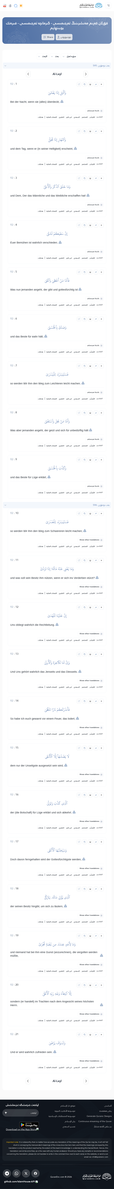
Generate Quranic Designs (99, 1116)
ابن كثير (69, 117)
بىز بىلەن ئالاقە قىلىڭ (103, 1126)
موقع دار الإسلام (68, 1106)
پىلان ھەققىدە (105, 1111)
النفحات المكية (51, 117)
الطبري (61, 117)
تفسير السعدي (69, 1126)
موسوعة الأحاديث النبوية (65, 1111)
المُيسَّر (92, 117)
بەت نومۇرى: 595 (101, 65)
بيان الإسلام (70, 1121)
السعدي (77, 117)
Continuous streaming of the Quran (95, 1121)
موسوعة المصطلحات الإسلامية (62, 1116)
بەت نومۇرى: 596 (101, 505)
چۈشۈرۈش (65, 37)
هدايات (40, 117)
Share (49, 37)
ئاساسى (108, 1106)
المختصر (85, 117)
